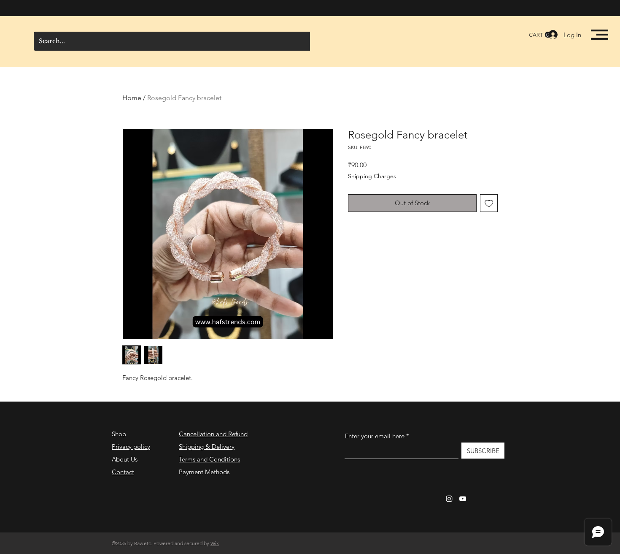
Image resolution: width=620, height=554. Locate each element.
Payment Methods (205, 472)
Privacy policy (131, 447)
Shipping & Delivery (207, 447)
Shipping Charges (372, 176)
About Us (124, 459)
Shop (119, 434)
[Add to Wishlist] (489, 203)
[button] (599, 34)
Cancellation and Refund (213, 434)
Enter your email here (374, 436)
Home (131, 98)
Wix (214, 543)
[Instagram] (449, 498)
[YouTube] (462, 498)
